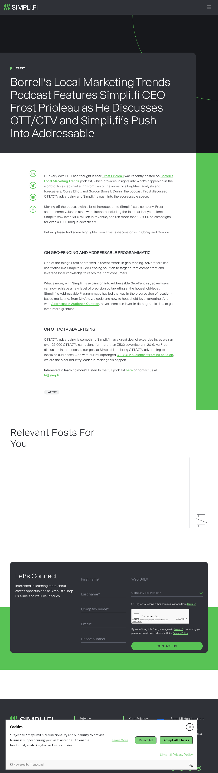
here (129, 370)
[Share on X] (33, 185)
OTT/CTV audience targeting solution (145, 355)
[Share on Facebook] (33, 209)
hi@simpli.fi (53, 375)
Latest (52, 392)
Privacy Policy (180, 633)
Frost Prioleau (113, 176)
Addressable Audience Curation (75, 304)
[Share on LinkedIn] (33, 173)
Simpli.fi (191, 603)
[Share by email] (33, 197)
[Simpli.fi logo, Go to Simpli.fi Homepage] (20, 7)
